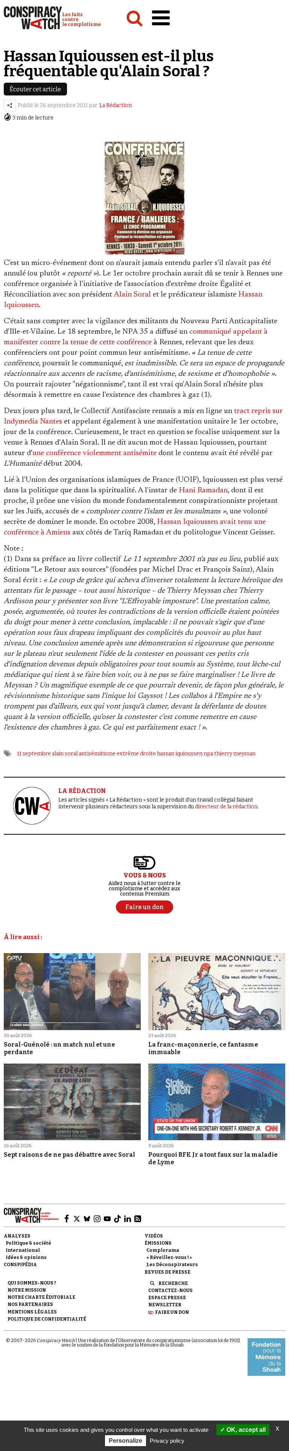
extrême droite (136, 753)
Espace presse (167, 1297)
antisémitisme (97, 753)
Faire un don (172, 1312)
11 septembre (34, 753)
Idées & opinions (26, 1257)
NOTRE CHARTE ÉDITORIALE (41, 1297)
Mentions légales (32, 1312)
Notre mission (27, 1290)
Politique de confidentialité (47, 1319)
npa (208, 753)
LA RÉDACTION (82, 790)
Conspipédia (20, 1264)
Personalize (125, 1440)
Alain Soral (132, 294)
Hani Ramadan (203, 490)
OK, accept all (245, 1430)
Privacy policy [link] (167, 1440)
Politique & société (28, 1243)
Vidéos (153, 1236)
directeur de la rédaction (226, 806)
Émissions (158, 1243)
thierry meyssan (235, 753)
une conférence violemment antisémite (94, 453)
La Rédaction (115, 105)
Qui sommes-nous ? (32, 1283)
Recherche (173, 1283)
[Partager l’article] (10, 105)
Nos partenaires (30, 1304)
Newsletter (164, 1304)
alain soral (65, 753)
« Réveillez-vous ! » (169, 1257)
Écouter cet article (35, 89)
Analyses (17, 1236)
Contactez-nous (170, 1290)
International (23, 1250)
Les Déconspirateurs (172, 1264)
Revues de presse (167, 1272)
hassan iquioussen (179, 753)
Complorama (162, 1250)
